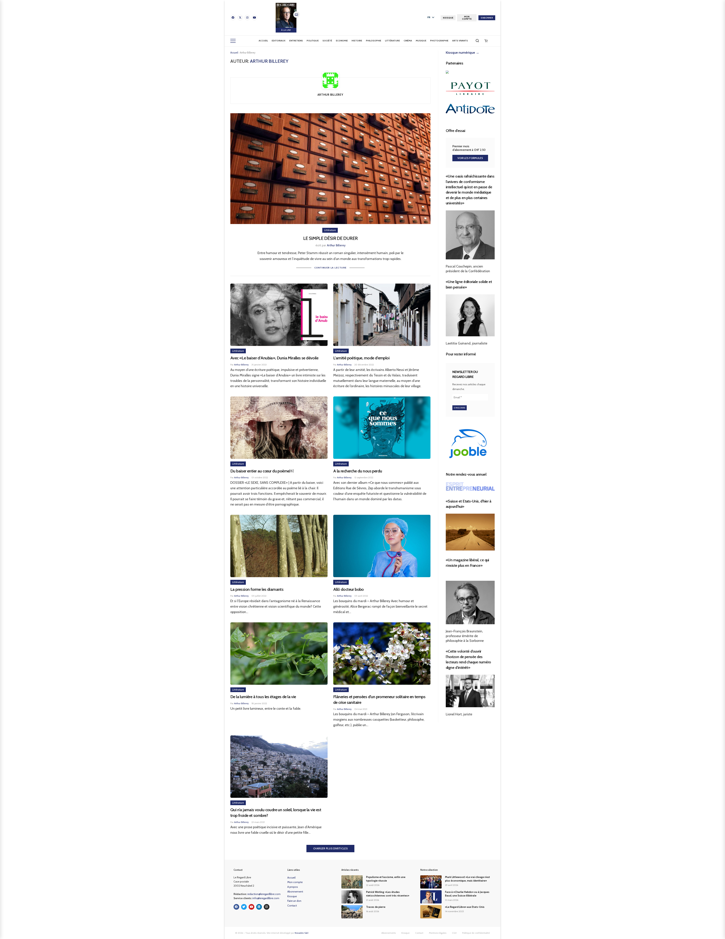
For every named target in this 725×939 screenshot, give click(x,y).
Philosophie (373, 40)
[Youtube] (254, 17)
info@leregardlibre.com (265, 898)
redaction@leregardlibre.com (264, 894)
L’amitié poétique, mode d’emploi (361, 358)
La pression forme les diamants (256, 589)
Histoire (357, 40)
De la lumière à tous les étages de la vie (263, 696)
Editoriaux (278, 40)
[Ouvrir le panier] (486, 41)
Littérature (392, 40)
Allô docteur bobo (348, 589)
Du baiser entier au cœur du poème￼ (262, 471)
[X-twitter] (240, 17)
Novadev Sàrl (301, 932)
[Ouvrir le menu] (233, 41)
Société (327, 40)
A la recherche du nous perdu (357, 471)
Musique (421, 40)
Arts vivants (460, 40)
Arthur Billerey (336, 245)
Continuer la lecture (330, 267)
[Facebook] (233, 17)
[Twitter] (244, 907)
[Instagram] (247, 17)
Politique (313, 40)
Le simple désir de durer (330, 238)
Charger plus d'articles (330, 848)
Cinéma (408, 40)
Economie (342, 40)
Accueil (263, 40)
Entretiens (296, 40)
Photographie (439, 40)
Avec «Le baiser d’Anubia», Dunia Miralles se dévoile (274, 358)
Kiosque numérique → (462, 52)
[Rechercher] (477, 40)
